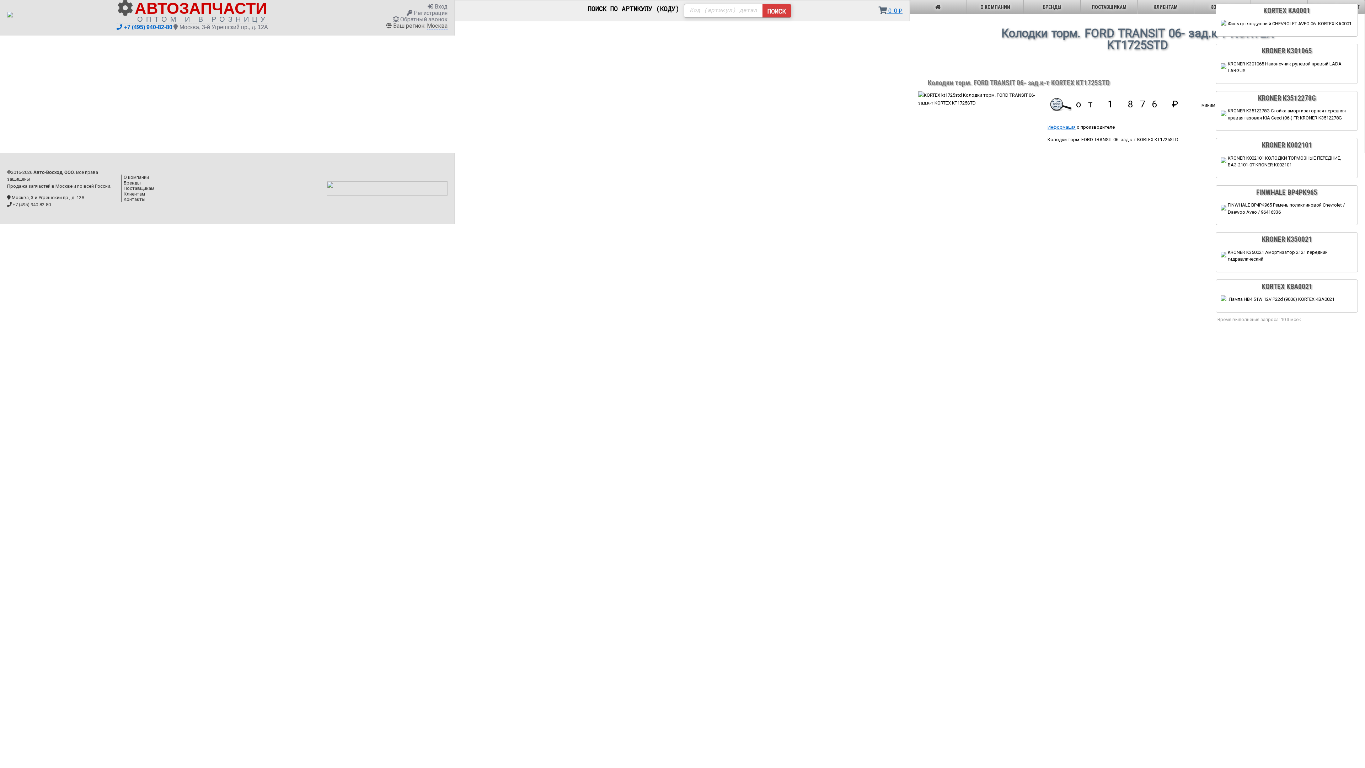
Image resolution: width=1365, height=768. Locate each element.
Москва (437, 25)
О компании (995, 7)
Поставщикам (1109, 7)
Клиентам (1165, 7)
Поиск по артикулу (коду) (633, 8)
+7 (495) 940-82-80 (148, 27)
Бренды (1052, 7)
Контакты (134, 199)
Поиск (776, 11)
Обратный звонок (423, 19)
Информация (1062, 127)
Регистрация (430, 13)
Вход (440, 6)
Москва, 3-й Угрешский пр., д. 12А (224, 27)
